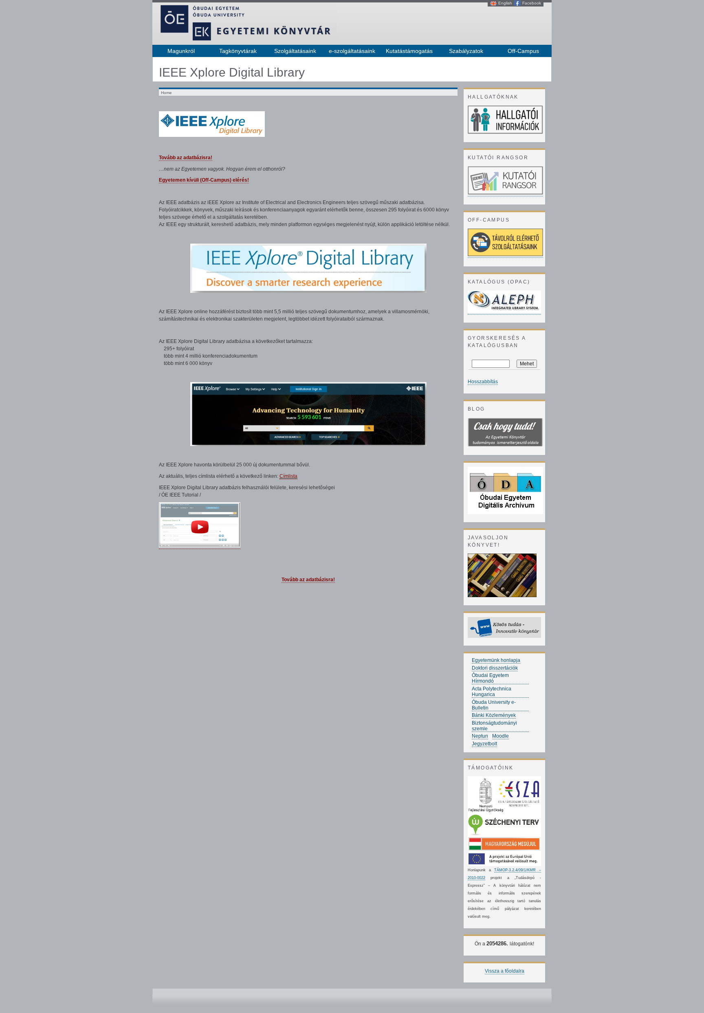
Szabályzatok (466, 51)
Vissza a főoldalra (504, 971)
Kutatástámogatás (409, 51)
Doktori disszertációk (495, 668)
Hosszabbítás (483, 382)
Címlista (288, 476)
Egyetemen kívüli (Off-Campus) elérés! (204, 180)
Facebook (531, 3)
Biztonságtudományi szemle (494, 726)
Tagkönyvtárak (238, 51)
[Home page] (248, 40)
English (505, 3)
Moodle (500, 736)
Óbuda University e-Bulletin (494, 705)
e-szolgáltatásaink (352, 51)
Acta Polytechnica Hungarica (491, 691)
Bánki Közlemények (494, 715)
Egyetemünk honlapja (496, 660)
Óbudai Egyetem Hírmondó (490, 678)
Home (166, 92)
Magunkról (181, 51)
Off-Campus (523, 51)
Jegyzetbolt (484, 744)
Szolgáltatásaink (295, 51)
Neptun (480, 736)
